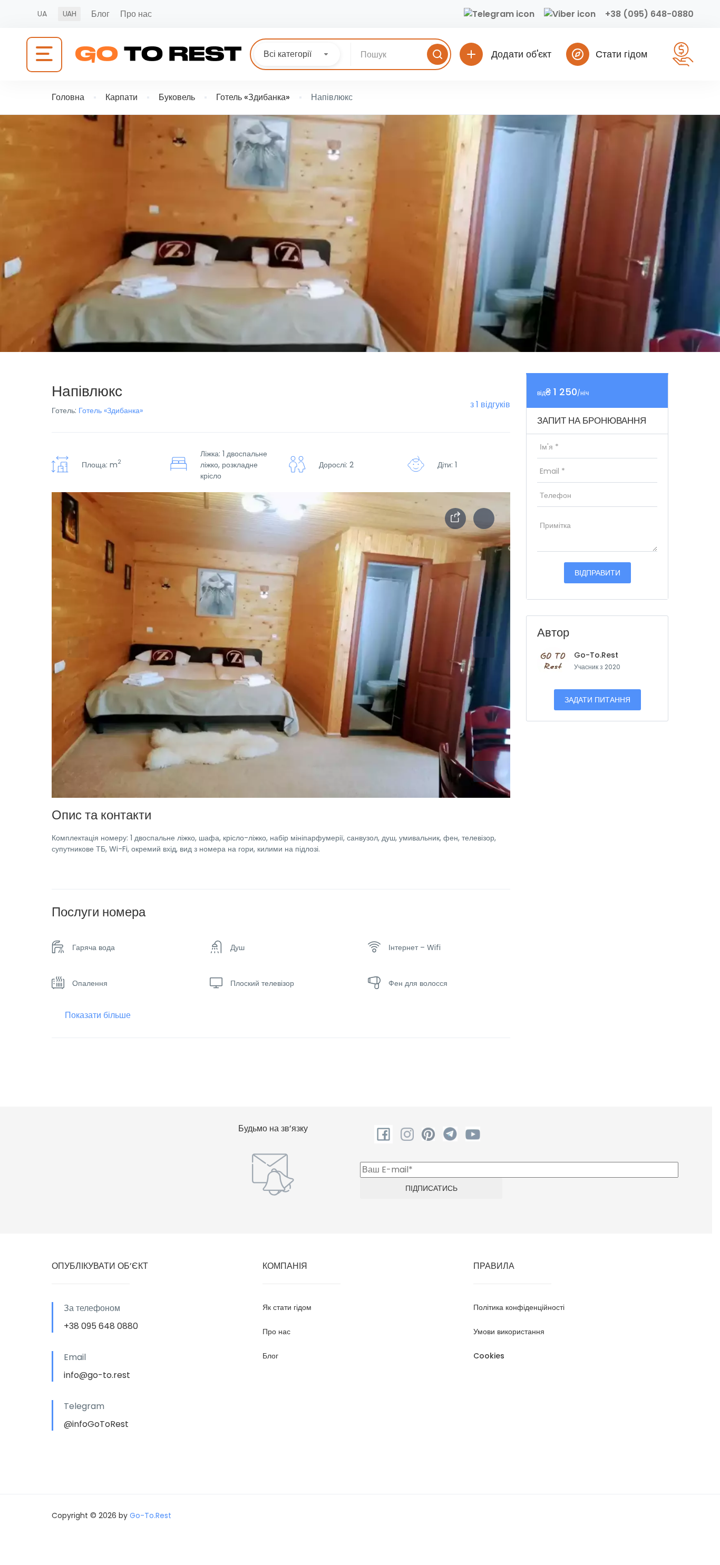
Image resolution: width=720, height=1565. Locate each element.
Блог (100, 14)
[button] (483, 771)
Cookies (488, 1356)
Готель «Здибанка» (253, 97)
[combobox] (297, 54)
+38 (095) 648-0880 (649, 14)
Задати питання (597, 700)
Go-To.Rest (596, 655)
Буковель (177, 97)
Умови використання (508, 1331)
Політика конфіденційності (519, 1307)
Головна (68, 97)
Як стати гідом (287, 1307)
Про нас (136, 14)
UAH (69, 13)
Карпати (121, 97)
